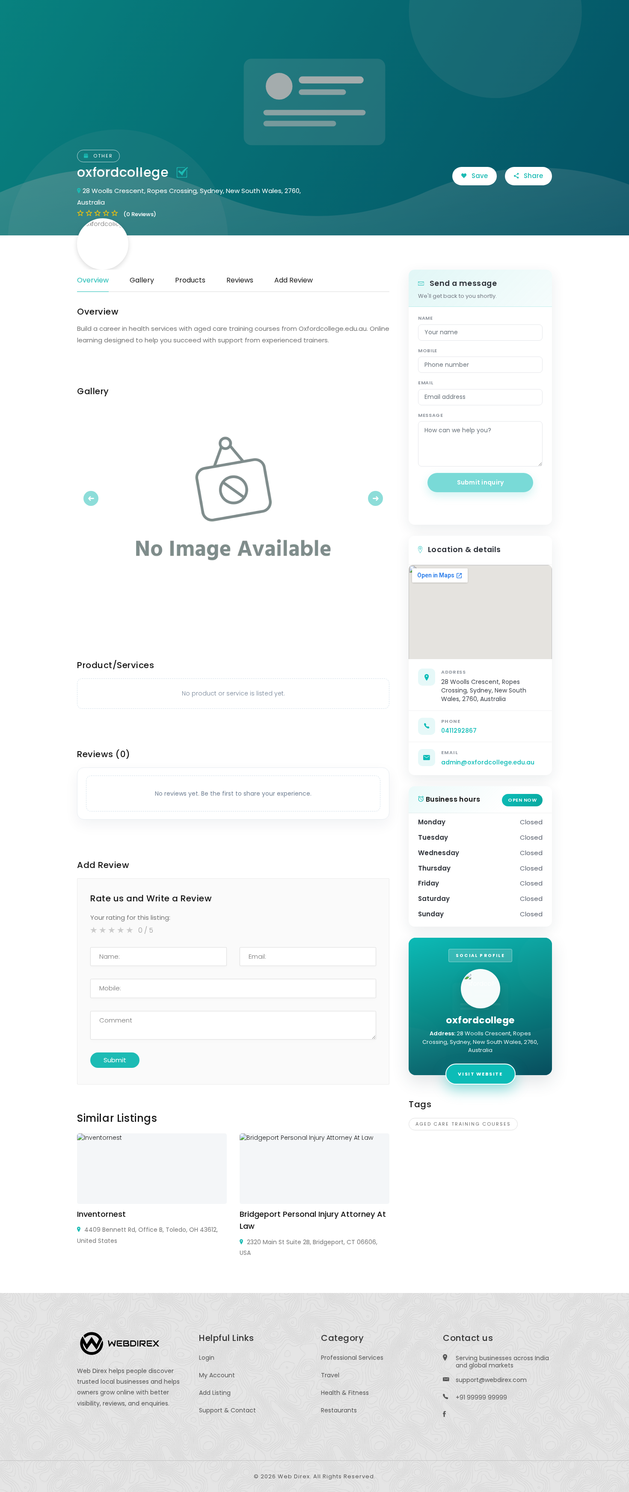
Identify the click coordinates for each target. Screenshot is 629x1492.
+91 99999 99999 (481, 1397)
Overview (93, 280)
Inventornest (101, 1214)
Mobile (427, 350)
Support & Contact (227, 1410)
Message (430, 415)
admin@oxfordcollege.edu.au (487, 762)
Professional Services (352, 1357)
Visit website (480, 1073)
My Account (217, 1375)
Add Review (293, 280)
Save (479, 175)
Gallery (142, 280)
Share (532, 175)
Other (102, 155)
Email (425, 382)
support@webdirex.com (491, 1380)
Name (425, 318)
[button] (100, 498)
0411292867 (459, 730)
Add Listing (215, 1392)
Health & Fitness (345, 1392)
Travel (330, 1375)
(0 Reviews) (139, 214)
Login (206, 1357)
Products (190, 280)
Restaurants (339, 1410)
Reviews (239, 280)
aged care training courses (463, 1123)
